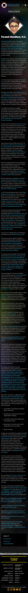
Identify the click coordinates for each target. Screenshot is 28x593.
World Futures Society (18, 234)
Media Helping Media (16, 372)
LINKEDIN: (5, 568)
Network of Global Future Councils (13, 225)
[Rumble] (20, 589)
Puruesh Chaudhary (6, 41)
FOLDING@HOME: (5, 578)
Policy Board (6, 541)
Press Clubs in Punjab (9, 396)
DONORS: (9, 574)
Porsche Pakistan (20, 275)
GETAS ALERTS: (17, 568)
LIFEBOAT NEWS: (18, 565)
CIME (8, 372)
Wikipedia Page (5, 523)
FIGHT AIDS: (6, 576)
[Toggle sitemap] (23, 5)
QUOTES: (16, 582)
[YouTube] (17, 589)
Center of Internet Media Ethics (12, 326)
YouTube (16, 527)
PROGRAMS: (17, 578)
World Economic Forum (16, 180)
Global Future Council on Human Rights (12, 204)
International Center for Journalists (11, 377)
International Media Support (9, 381)
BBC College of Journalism (8, 386)
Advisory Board (14, 12)
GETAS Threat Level (14, 560)
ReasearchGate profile (7, 525)
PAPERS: (16, 580)
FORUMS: (10, 582)
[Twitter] (11, 589)
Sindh (17, 396)
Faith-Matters (16, 375)
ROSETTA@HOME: (4, 580)
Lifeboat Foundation (10, 587)
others (24, 494)
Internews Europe (6, 374)
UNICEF (19, 370)
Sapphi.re (24, 587)
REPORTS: (17, 576)
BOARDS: (16, 574)
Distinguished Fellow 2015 (14, 337)
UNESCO (14, 370)
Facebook (4, 527)
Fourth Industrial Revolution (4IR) (12, 206)
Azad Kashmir (17, 398)
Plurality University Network (18, 152)
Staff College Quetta (13, 264)
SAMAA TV (4, 296)
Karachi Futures (19, 124)
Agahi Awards (5, 438)
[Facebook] (8, 589)
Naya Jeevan (16, 387)
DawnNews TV (5, 289)
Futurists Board (7, 539)
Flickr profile (18, 522)
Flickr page (13, 523)
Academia (22, 527)
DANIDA (3, 372)
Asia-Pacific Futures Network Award (13, 215)
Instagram (10, 527)
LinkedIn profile (10, 522)
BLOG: (16, 571)
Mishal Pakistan (11, 314)
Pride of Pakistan (16, 213)
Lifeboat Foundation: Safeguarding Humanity (10, 5)
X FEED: (5, 571)
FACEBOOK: (5, 565)
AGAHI (3, 60)
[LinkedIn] (14, 589)
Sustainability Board (8, 543)
